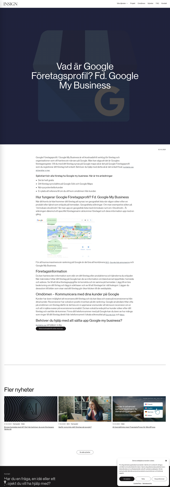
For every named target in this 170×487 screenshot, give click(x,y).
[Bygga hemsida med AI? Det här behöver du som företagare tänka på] (30, 409)
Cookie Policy (137, 483)
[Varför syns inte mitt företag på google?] (85, 409)
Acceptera (127, 479)
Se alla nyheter (85, 452)
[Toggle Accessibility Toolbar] (5, 482)
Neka (143, 479)
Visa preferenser (159, 479)
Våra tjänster (121, 3)
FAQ (157, 3)
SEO (107, 262)
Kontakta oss (41, 325)
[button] (166, 461)
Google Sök (110, 315)
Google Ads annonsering (120, 262)
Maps (122, 315)
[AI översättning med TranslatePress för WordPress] (139, 409)
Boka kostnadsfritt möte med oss (51, 328)
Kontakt (164, 3)
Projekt (132, 3)
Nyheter (150, 3)
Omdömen (141, 3)
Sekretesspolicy (147, 483)
